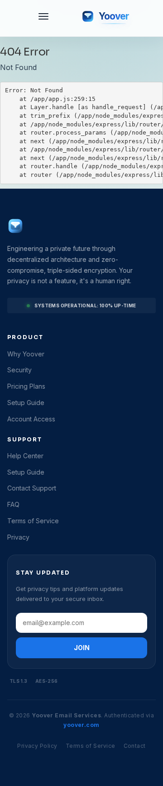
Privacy (18, 537)
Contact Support (31, 488)
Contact (135, 745)
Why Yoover (25, 354)
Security (19, 370)
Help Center (25, 456)
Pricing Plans (26, 386)
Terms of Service (33, 521)
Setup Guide (25, 402)
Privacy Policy (37, 745)
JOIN (82, 647)
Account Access (31, 419)
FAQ (13, 504)
